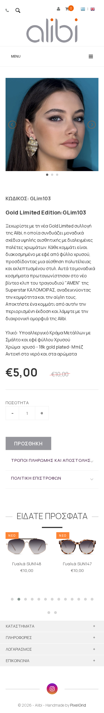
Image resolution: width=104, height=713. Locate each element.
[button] (12, 599)
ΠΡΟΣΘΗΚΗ (28, 443)
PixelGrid (78, 705)
